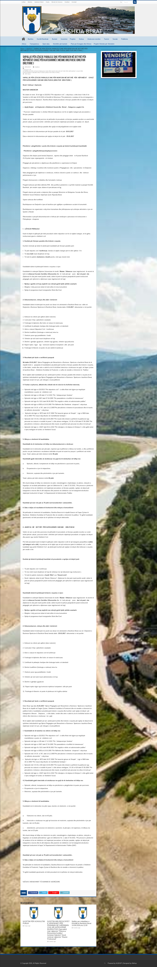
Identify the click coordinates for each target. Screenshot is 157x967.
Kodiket (67, 2)
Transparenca (34, 44)
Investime (64, 39)
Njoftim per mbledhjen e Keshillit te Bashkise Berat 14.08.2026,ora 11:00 (81, 923)
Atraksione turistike (93, 39)
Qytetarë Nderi (39, 2)
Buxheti (54, 39)
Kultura (81, 39)
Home (22, 49)
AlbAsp (134, 963)
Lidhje (24, 2)
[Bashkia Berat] (78, 19)
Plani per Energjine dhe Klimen (81, 44)
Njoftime (29, 49)
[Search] (135, 2)
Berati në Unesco (57, 2)
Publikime (124, 39)
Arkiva (24, 44)
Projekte (72, 39)
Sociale (115, 39)
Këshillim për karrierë (60, 44)
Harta (47, 2)
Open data (46, 44)
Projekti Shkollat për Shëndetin (104, 44)
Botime (30, 2)
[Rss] (121, 2)
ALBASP (119, 963)
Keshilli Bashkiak (42, 39)
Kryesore (23, 38)
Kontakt (74, 2)
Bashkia (30, 39)
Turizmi (106, 39)
